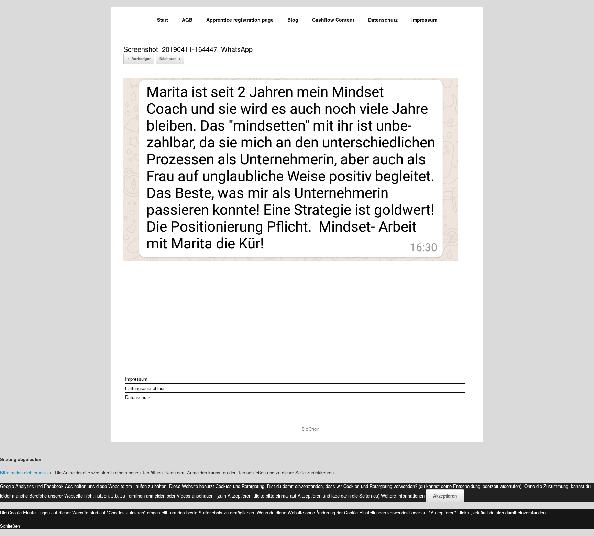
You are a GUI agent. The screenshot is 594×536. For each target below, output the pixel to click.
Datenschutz (383, 19)
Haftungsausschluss (145, 388)
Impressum (424, 19)
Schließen (10, 526)
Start (162, 19)
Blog (292, 19)
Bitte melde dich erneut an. (27, 472)
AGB (187, 19)
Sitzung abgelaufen (20, 459)
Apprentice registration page (240, 19)
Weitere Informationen (403, 495)
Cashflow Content (333, 19)
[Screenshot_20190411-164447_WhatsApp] (290, 259)
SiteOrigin (310, 429)
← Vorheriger (139, 58)
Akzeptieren (445, 496)
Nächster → (170, 58)
